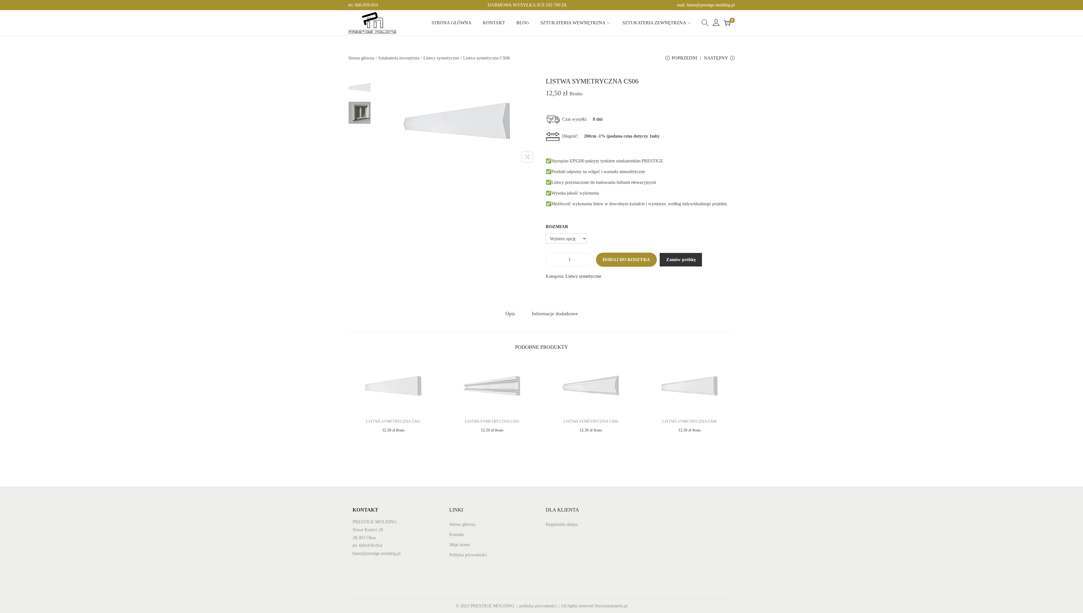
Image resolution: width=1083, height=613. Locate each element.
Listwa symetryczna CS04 (590, 421)
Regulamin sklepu (562, 524)
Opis (510, 313)
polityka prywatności (537, 605)
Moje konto (459, 544)
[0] (727, 22)
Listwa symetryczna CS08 (689, 421)
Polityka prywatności (468, 554)
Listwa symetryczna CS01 (393, 421)
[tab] (510, 313)
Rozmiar (557, 226)
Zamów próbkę (681, 259)
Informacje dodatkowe (555, 313)
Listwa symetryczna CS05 (492, 421)
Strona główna (361, 58)
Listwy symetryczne (441, 58)
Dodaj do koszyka (626, 259)
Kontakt (456, 534)
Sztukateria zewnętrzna (398, 58)
